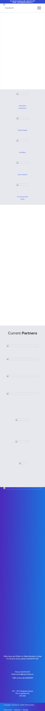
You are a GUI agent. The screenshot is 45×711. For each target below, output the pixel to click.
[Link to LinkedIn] (40, 707)
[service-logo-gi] (22, 166)
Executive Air (15, 705)
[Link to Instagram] (36, 707)
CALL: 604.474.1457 (23, 312)
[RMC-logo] (22, 399)
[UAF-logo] (22, 447)
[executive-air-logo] (18, 8)
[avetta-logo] (22, 348)
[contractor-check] (22, 426)
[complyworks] (22, 363)
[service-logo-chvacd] (22, 189)
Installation (22, 152)
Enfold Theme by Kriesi (27, 705)
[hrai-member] (22, 380)
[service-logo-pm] (22, 98)
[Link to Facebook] (33, 707)
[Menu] (39, 8)
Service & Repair (22, 130)
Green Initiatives (22, 174)
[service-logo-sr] (22, 122)
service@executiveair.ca (25, 2)
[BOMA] (22, 469)
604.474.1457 (31, 1)
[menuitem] (39, 8)
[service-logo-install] (22, 144)
